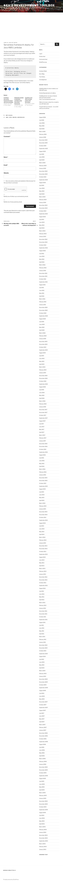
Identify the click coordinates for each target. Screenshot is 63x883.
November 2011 (43, 613)
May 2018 (41, 395)
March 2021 (42, 299)
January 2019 (42, 372)
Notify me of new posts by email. (13, 202)
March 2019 (42, 367)
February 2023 (42, 233)
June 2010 (41, 662)
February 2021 (42, 301)
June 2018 (41, 392)
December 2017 (43, 409)
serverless (21, 117)
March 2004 (42, 826)
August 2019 (42, 352)
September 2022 (43, 247)
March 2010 (42, 670)
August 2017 (42, 421)
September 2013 (43, 554)
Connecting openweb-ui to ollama (47, 93)
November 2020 (43, 310)
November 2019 (43, 344)
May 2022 (41, 259)
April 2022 (41, 262)
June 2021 (41, 290)
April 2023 (41, 228)
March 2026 (42, 131)
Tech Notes (42, 76)
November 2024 (43, 174)
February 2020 (43, 335)
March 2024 (42, 196)
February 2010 (42, 673)
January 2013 (42, 574)
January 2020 (42, 338)
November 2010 (43, 648)
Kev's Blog (9, 115)
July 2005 (41, 781)
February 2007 (43, 727)
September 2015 (43, 486)
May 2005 (41, 787)
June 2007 (42, 716)
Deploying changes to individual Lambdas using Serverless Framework (19, 100)
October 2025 (42, 145)
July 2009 (41, 693)
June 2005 (42, 784)
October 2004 (42, 806)
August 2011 (42, 622)
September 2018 (43, 384)
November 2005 (43, 770)
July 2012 (41, 591)
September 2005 (43, 775)
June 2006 (42, 750)
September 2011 (43, 619)
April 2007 (41, 721)
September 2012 (43, 585)
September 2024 (43, 179)
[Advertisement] (31, 24)
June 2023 (41, 222)
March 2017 (42, 435)
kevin (15, 42)
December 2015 (43, 477)
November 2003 (43, 838)
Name (6, 157)
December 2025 (43, 140)
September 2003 (43, 841)
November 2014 (43, 514)
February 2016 (42, 472)
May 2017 (41, 429)
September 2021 (43, 282)
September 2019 (43, 350)
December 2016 (43, 443)
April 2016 (41, 466)
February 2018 (42, 404)
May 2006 (41, 753)
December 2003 (43, 835)
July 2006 (41, 747)
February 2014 (42, 540)
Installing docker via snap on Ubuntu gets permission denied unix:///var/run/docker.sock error (48, 97)
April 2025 (41, 160)
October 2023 (42, 211)
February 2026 (42, 134)
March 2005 (42, 792)
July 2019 (41, 355)
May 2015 (41, 497)
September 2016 (43, 452)
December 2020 (43, 307)
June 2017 (41, 426)
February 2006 (43, 761)
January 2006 (42, 764)
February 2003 (43, 846)
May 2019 (41, 361)
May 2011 (41, 631)
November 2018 (43, 378)
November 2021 (43, 276)
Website (6, 173)
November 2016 (43, 446)
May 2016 (41, 463)
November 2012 (43, 579)
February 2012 (42, 605)
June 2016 (41, 460)
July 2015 (41, 492)
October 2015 (42, 483)
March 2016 (42, 469)
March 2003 (42, 843)
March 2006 (42, 758)
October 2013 (42, 551)
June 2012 (41, 594)
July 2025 (41, 154)
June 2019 (41, 358)
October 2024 (42, 177)
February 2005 (43, 795)
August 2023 (42, 216)
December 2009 (43, 679)
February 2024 (42, 199)
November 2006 (43, 736)
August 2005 (42, 778)
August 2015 (42, 489)
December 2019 (43, 341)
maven (15, 117)
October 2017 (42, 415)
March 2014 (42, 537)
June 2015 (41, 494)
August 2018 (42, 387)
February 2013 (42, 571)
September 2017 (43, 418)
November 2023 (43, 208)
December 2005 (43, 767)
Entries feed (42, 56)
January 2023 (42, 236)
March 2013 (42, 568)
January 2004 (42, 832)
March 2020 (42, 333)
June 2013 (41, 560)
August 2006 (42, 744)
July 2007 (41, 713)
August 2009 (42, 690)
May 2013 (41, 562)
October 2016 (42, 449)
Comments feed (43, 59)
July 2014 (41, 526)
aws (7, 117)
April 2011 (41, 633)
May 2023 (41, 225)
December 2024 (43, 171)
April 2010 (41, 667)
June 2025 (41, 157)
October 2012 (42, 582)
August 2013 (42, 557)
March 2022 (42, 264)
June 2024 (41, 188)
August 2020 (42, 318)
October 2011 (42, 616)
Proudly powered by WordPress (11, 879)
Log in (40, 53)
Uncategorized (42, 79)
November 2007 (43, 701)
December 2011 (43, 611)
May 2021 (41, 293)
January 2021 (42, 304)
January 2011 (42, 642)
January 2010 (42, 676)
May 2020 (41, 327)
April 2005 (42, 789)
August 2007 (42, 710)
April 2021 (41, 296)
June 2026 (41, 123)
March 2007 (42, 724)
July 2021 (41, 287)
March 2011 (42, 636)
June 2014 (41, 528)
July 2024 (41, 185)
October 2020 (42, 313)
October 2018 (42, 381)
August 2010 (42, 656)
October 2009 (42, 684)
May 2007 (41, 719)
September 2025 (43, 148)
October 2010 (42, 650)
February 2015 (42, 506)
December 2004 (43, 801)
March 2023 (42, 230)
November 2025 (43, 142)
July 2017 (41, 423)
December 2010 (43, 645)
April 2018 (41, 398)
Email (6, 165)
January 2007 (42, 730)
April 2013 (41, 565)
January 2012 (42, 608)
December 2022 (43, 239)
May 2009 (41, 699)
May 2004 (41, 821)
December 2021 (43, 273)
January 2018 (42, 406)
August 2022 (42, 250)
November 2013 (43, 548)
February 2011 (42, 639)
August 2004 (42, 812)
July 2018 (41, 389)
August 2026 (42, 117)
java (10, 117)
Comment (7, 136)
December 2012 (43, 577)
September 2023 (43, 213)
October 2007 (42, 704)
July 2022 (41, 253)
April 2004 (42, 823)
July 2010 (41, 659)
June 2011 (41, 628)
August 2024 (42, 182)
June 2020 (42, 324)
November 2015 (43, 480)
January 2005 (42, 798)
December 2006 (43, 733)
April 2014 (41, 534)
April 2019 (41, 364)
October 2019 (42, 347)
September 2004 (43, 809)
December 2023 (43, 205)
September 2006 (43, 741)
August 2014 (42, 523)
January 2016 (42, 474)
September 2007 (43, 707)
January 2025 (42, 168)
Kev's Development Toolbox (29, 5)
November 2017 (43, 412)
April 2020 (41, 330)
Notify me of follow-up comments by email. (16, 196)
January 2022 (42, 270)
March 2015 (42, 503)
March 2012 (42, 602)
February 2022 (42, 267)
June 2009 (42, 696)
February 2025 (42, 165)
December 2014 (43, 511)
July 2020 (41, 321)
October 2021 (42, 279)
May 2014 (41, 531)
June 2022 (41, 256)
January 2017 (42, 440)
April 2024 (41, 194)
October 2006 (42, 738)
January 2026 (42, 137)
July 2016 (41, 457)
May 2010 (41, 665)
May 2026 (41, 125)
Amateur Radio (43, 71)
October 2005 (42, 772)
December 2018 (43, 375)
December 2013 (43, 545)
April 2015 (41, 500)
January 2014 (42, 543)
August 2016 (42, 455)
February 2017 (42, 438)
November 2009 (43, 682)
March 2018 (42, 401)
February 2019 (42, 370)
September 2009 (43, 687)
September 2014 (43, 520)
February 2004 (43, 829)
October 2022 (42, 245)
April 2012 (41, 599)
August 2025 (42, 151)
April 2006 (42, 755)
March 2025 (42, 162)
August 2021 (42, 284)
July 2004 (41, 815)
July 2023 (41, 219)
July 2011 (41, 625)
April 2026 (41, 128)
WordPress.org (43, 62)
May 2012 (41, 596)
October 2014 (42, 517)
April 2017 (41, 432)
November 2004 (43, 804)
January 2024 (42, 202)
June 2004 (42, 818)
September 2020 (43, 316)
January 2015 (42, 509)
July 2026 (41, 120)
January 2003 (42, 849)
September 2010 (43, 653)
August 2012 (42, 588)
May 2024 (41, 191)
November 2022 (43, 242)
